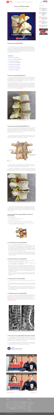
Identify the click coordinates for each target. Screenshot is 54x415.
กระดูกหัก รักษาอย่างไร (11, 392)
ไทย (41, 1)
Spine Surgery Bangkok (31, 403)
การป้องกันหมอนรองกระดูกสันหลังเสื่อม (13, 66)
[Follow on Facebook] (44, 1)
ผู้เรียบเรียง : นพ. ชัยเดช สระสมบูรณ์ (16, 348)
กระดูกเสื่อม (7, 406)
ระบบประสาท (13, 407)
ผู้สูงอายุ (25, 406)
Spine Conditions (30, 401)
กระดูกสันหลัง (21, 5)
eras (18, 401)
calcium (7, 401)
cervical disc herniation (10, 401)
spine (20, 401)
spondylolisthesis (23, 401)
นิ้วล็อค (15, 406)
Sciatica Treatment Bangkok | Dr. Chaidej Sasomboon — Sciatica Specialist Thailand (45, 18)
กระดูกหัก (29, 406)
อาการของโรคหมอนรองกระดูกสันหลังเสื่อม (14, 62)
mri (19, 401)
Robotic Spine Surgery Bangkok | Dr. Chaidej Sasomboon (45, 26)
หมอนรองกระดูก (20, 407)
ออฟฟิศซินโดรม (12, 408)
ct (17, 401)
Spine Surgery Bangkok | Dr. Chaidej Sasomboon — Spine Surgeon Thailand (44, 22)
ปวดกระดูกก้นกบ (33, 392)
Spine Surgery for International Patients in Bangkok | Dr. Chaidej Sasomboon (45, 9)
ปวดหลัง (23, 406)
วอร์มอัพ (17, 407)
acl (6, 401)
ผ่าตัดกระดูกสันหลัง (8, 407)
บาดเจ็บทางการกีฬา (17, 406)
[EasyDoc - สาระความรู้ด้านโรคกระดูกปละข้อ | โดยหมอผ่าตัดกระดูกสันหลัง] (9, 2)
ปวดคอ (21, 406)
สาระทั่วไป (29, 409)
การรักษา (10, 406)
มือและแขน (29, 407)
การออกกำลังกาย (12, 406)
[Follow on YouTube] (46, 1)
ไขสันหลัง (24, 408)
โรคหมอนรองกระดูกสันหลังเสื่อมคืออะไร (14, 57)
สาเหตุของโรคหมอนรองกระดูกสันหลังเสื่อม (14, 64)
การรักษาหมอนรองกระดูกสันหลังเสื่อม (13, 69)
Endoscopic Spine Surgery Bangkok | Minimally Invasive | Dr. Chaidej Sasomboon (44, 14)
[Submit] (47, 2)
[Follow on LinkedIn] (45, 1)
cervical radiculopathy (15, 401)
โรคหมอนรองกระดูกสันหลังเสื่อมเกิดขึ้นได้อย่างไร (15, 59)
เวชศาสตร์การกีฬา (30, 410)
